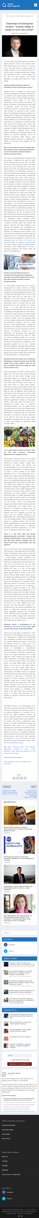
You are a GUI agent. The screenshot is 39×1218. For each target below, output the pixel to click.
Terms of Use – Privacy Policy (11, 1174)
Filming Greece (29, 994)
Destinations (28, 976)
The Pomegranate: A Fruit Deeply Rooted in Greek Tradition (20, 1030)
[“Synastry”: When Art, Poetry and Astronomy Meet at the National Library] (6, 964)
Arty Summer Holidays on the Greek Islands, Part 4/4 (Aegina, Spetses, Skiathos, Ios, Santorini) (20, 972)
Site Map (5, 1165)
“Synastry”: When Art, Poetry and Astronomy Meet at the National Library (22, 964)
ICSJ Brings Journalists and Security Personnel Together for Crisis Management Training (19, 858)
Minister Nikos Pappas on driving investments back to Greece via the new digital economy (18, 828)
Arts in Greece (20, 976)
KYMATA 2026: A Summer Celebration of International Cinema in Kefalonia (22, 991)
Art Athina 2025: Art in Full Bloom (20, 1037)
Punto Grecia (6, 1138)
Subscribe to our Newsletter (19, 1064)
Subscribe (5, 1170)
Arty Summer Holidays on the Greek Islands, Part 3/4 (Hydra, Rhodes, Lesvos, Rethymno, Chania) (22, 982)
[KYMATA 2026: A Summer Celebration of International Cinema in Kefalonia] (6, 992)
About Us (5, 1156)
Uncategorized (30, 966)
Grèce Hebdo (6, 1134)
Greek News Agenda (14, 1073)
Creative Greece (21, 994)
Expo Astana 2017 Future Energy (20, 626)
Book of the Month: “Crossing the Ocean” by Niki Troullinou (20, 1023)
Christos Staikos (21, 64)
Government (24, 33)
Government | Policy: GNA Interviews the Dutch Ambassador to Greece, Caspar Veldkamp (18, 887)
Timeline (5, 1161)
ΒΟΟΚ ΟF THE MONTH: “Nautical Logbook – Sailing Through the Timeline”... (20, 1045)
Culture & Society (21, 966)
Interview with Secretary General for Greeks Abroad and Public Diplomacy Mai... (21, 1015)
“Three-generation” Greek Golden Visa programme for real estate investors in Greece (19, 751)
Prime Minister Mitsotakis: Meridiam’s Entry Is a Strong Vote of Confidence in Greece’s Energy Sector (21, 1000)
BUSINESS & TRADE (14, 762)
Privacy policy (25, 1060)
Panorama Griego (7, 1130)
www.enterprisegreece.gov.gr (14, 742)
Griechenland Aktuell (8, 1125)
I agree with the (20, 1060)
